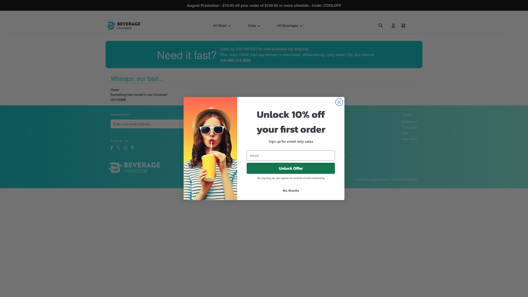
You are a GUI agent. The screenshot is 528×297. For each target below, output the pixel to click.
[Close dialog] (339, 102)
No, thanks (291, 190)
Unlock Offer (291, 168)
